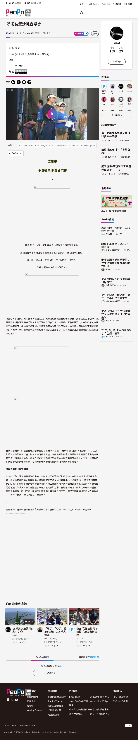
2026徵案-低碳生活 (99, 696)
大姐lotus (121, 105)
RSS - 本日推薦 (120, 701)
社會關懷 (20, 54)
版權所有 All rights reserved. (21, 71)
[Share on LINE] (24, 82)
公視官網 (117, 4)
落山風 (112, 92)
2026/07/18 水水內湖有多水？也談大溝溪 (116, 331)
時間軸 (30, 705)
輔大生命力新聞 (113, 301)
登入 (84, 4)
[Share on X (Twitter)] (19, 82)
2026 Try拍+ (75, 696)
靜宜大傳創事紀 (113, 250)
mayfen (109, 336)
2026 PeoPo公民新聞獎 (78, 703)
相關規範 (31, 701)
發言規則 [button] (94, 657)
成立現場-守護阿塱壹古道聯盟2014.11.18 (116, 168)
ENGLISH (106, 4)
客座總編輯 (53, 714)
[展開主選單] (129, 13)
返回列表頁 (52, 673)
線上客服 (128, 4)
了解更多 (116, 61)
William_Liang (50, 638)
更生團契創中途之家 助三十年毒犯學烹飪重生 (115, 296)
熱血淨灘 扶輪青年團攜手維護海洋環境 (87, 632)
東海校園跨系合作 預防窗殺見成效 (116, 280)
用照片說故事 (75, 713)
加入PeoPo (94, 4)
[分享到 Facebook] (13, 82)
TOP (128, 725)
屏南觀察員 (104, 92)
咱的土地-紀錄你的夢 (79, 709)
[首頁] (18, 13)
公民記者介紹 (54, 710)
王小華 (109, 234)
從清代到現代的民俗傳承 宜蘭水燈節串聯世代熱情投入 (115, 314)
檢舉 (95, 34)
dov (107, 320)
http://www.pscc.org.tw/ (78, 509)
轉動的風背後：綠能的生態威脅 (115, 245)
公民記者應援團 (55, 705)
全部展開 (116, 115)
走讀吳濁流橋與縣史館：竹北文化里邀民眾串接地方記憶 (115, 263)
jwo (104, 104)
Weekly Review (34, 710)
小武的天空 (111, 285)
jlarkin (129, 91)
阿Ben (108, 269)
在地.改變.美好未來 (99, 709)
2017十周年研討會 (99, 701)
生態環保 (32, 54)
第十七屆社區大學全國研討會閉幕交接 (115, 134)
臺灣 (17, 48)
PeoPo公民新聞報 (57, 696)
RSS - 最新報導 (120, 696)
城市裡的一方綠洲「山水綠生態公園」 (115, 229)
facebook (8, 699)
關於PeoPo (32, 696)
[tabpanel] (52, 665)
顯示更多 (19, 65)
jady (112, 104)
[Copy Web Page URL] (29, 82)
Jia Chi (79, 638)
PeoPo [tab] (42, 657)
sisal (14, 635)
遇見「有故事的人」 (100, 713)
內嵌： (11, 145)
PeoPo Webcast (56, 701)
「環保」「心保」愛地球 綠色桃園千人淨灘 (55, 632)
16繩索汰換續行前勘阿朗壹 (23, 630)
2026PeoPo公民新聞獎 (113, 210)
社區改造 (44, 54)
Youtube (16, 699)
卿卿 (129, 104)
